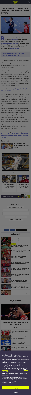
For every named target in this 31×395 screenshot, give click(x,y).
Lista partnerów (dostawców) (9, 384)
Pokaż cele (15, 392)
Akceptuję (15, 388)
